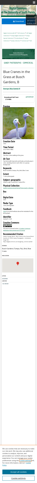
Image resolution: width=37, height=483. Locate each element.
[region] (18, 464)
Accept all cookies (18, 472)
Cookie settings (25, 460)
